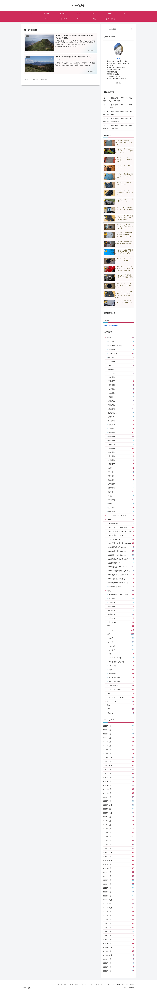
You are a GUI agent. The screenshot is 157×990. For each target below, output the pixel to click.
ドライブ (96, 984)
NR (118, 58)
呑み (118, 984)
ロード (84, 984)
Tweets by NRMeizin (110, 325)
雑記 (123, 984)
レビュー (103, 984)
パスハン (77, 984)
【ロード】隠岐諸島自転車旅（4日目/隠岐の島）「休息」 (117, 113)
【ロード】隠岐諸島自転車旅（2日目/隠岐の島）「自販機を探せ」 (117, 126)
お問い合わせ (130, 984)
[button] (131, 29)
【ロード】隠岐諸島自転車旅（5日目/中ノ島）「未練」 (117, 106)
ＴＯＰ (57, 984)
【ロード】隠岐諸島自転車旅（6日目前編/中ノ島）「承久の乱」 (117, 99)
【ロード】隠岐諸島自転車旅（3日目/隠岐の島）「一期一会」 (117, 120)
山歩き (90, 984)
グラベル (70, 984)
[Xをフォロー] (120, 82)
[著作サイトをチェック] (117, 82)
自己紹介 (63, 984)
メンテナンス (111, 984)
